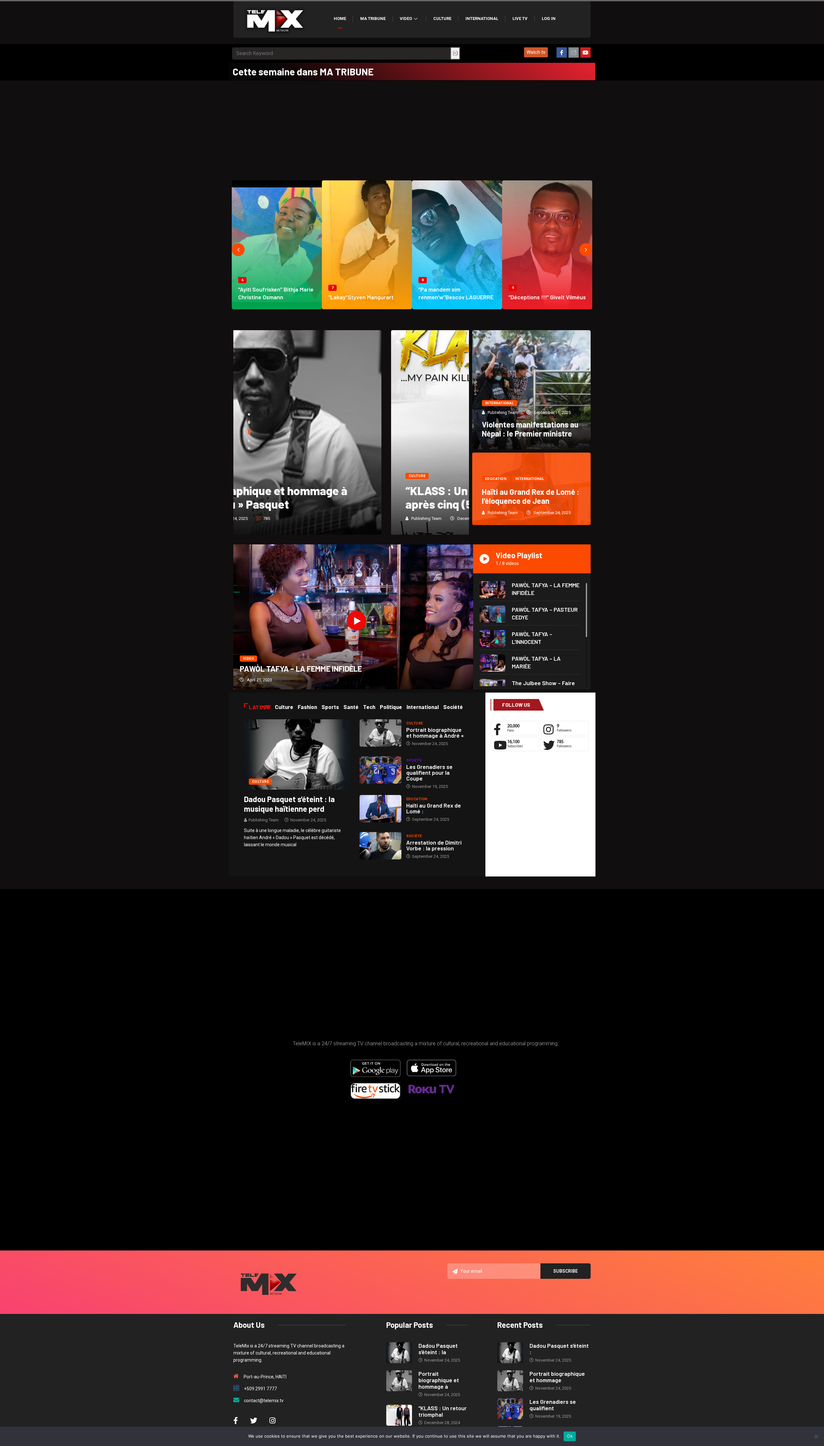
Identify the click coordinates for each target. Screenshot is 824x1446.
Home (340, 18)
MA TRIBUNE (373, 18)
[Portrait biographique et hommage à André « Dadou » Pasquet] (380, 733)
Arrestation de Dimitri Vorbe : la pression (434, 845)
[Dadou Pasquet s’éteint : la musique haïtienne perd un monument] (297, 754)
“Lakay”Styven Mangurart (361, 297)
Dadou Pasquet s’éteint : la (438, 1348)
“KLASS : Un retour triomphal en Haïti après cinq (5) (343, 497)
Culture (442, 18)
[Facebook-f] (562, 52)
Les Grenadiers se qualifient (552, 1405)
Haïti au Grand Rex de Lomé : (433, 808)
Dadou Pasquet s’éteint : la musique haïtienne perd (289, 803)
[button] (536, 52)
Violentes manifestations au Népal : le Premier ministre (530, 429)
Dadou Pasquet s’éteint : (559, 1348)
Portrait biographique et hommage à (438, 1380)
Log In (549, 18)
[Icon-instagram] (573, 52)
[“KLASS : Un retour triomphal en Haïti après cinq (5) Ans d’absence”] (399, 1415)
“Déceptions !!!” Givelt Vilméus (547, 297)
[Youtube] (585, 52)
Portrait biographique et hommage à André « (435, 732)
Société (414, 836)
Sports (414, 760)
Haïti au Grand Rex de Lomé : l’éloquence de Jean (530, 496)
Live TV (520, 18)
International (481, 18)
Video (406, 18)
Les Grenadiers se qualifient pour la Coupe (429, 772)
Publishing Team (269, 518)
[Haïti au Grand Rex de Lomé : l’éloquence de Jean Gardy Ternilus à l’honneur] (380, 808)
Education (495, 479)
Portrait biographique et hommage (557, 1377)
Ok (570, 1436)
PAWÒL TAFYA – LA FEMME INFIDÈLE (301, 668)
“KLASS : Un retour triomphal (442, 1411)
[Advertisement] (412, 129)
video (248, 658)
